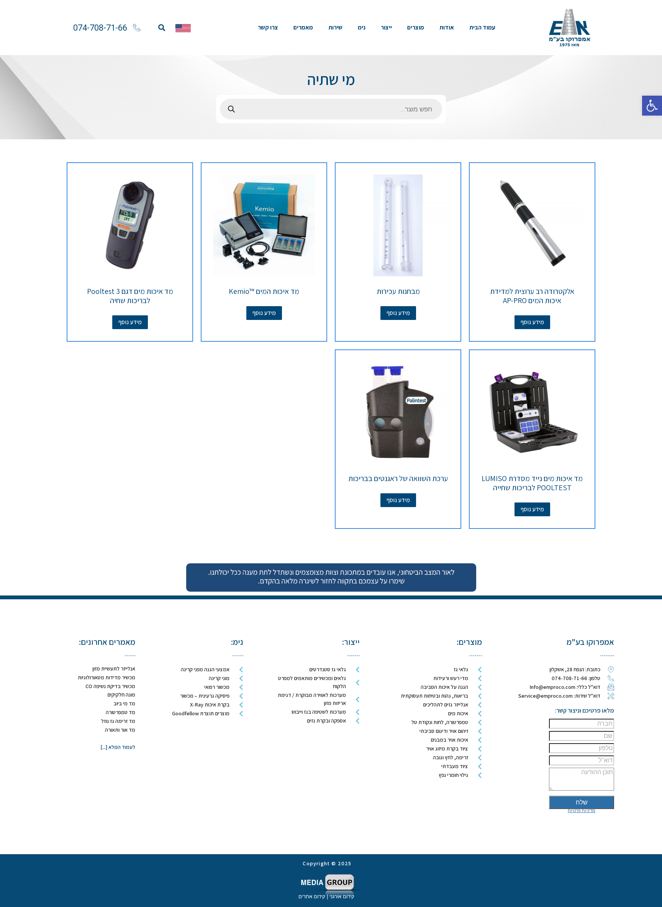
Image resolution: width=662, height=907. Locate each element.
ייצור (386, 27)
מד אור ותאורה (120, 729)
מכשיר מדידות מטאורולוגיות (106, 677)
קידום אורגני (342, 896)
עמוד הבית (482, 27)
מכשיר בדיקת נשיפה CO (110, 686)
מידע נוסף (532, 322)
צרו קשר (268, 27)
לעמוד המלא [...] (117, 747)
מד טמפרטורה (120, 712)
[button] (161, 27)
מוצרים (415, 27)
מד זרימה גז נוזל (118, 721)
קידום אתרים (311, 896)
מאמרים (303, 27)
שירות (335, 27)
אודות (446, 27)
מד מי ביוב (124, 703)
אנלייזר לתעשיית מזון (113, 668)
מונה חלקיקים (121, 694)
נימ (361, 27)
